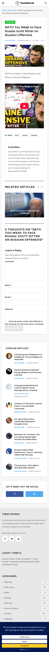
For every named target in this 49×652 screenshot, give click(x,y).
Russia (25, 135)
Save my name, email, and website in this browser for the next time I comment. (24, 322)
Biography (8, 582)
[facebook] (14, 494)
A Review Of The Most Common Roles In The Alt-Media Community (28, 406)
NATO (17, 135)
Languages (8, 619)
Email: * (8, 297)
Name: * (8, 285)
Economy (7, 598)
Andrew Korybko (20, 412)
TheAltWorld (26, 3)
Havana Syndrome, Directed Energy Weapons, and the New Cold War (27, 372)
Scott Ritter (10, 40)
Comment (9, 261)
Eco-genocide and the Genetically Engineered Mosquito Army (24, 421)
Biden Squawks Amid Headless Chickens (24, 211)
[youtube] (18, 539)
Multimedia (12, 10)
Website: (9, 309)
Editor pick (8, 603)
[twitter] (34, 494)
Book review (9, 587)
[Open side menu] (3, 3)
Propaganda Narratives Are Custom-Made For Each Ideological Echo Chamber (26, 387)
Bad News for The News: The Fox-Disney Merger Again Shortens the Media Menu (26, 437)
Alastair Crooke (20, 458)
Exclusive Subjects (11, 608)
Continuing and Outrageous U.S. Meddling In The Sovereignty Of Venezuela (28, 357)
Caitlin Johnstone (21, 394)
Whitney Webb (19, 363)
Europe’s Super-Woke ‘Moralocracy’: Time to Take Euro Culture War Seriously (28, 452)
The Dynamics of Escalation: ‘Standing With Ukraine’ (26, 466)
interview (10, 22)
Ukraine (34, 135)
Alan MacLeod (19, 378)
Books (6, 592)
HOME (4, 10)
